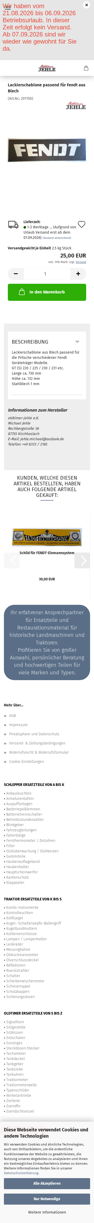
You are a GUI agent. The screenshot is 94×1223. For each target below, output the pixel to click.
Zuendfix (13, 1106)
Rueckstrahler (17, 970)
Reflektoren (15, 965)
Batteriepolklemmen (23, 809)
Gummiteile (16, 856)
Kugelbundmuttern (21, 928)
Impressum (18, 725)
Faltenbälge (16, 835)
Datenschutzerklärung (21, 1173)
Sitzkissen (14, 1032)
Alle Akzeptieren (47, 1183)
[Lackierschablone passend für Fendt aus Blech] (47, 140)
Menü (8, 8)
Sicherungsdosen (20, 997)
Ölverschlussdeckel (22, 960)
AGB (12, 715)
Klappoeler (15, 882)
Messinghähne (18, 949)
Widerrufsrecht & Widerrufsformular (39, 752)
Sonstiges (14, 1043)
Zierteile (13, 1101)
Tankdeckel (15, 1059)
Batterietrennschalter (24, 814)
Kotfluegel (14, 918)
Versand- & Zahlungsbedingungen (37, 743)
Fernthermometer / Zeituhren (30, 840)
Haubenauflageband (23, 861)
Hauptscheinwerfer (22, 872)
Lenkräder (14, 944)
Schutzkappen (18, 991)
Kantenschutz (17, 877)
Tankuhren (15, 1074)
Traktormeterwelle (21, 1085)
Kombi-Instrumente (22, 907)
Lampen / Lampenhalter (26, 939)
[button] (16, 274)
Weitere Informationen (47, 1212)
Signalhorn (15, 1022)
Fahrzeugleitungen (21, 830)
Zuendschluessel (20, 1111)
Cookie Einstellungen (26, 761)
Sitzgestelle (16, 1027)
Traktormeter (17, 1080)
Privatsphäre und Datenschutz (34, 734)
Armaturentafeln (20, 798)
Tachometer (16, 1053)
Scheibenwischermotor (25, 981)
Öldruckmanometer (22, 955)
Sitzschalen (15, 1038)
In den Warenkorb (47, 292)
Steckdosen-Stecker (22, 1048)
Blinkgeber (15, 825)
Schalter (13, 976)
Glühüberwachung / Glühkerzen (32, 851)
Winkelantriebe (18, 1095)
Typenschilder (17, 1090)
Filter (10, 846)
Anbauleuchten (18, 793)
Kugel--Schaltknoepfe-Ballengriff (33, 923)
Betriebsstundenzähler (25, 819)
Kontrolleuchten (19, 913)
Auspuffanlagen (19, 804)
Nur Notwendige (47, 1199)
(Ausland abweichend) (57, 238)
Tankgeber (14, 1064)
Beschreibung (30, 342)
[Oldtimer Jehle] (47, 68)
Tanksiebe (14, 1069)
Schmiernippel (18, 986)
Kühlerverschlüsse (21, 934)
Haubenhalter (17, 867)
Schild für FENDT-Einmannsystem (47, 553)
